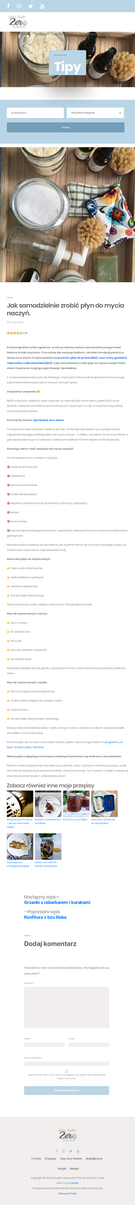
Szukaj (66, 127)
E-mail (72, 1039)
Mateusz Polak (67, 1193)
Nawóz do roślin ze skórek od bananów (46, 864)
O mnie (25, 34)
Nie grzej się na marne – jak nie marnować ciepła (19, 823)
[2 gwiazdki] (11, 333)
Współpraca (87, 34)
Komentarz (29, 983)
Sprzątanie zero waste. (49, 420)
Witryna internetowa (32, 1058)
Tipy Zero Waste (63, 34)
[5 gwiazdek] (21, 333)
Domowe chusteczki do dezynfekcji (103, 821)
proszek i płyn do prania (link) (78, 358)
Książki (105, 34)
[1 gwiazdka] (8, 333)
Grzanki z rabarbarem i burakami (48, 821)
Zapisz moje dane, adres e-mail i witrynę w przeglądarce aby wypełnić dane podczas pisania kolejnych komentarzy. (66, 1076)
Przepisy (41, 34)
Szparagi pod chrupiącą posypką (18, 864)
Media (119, 34)
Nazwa (27, 1039)
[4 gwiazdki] (18, 333)
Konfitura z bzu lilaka (75, 819)
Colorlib (73, 1183)
